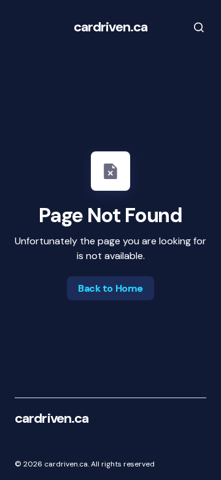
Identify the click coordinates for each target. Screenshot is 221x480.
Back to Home (110, 288)
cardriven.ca (110, 27)
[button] (190, 27)
